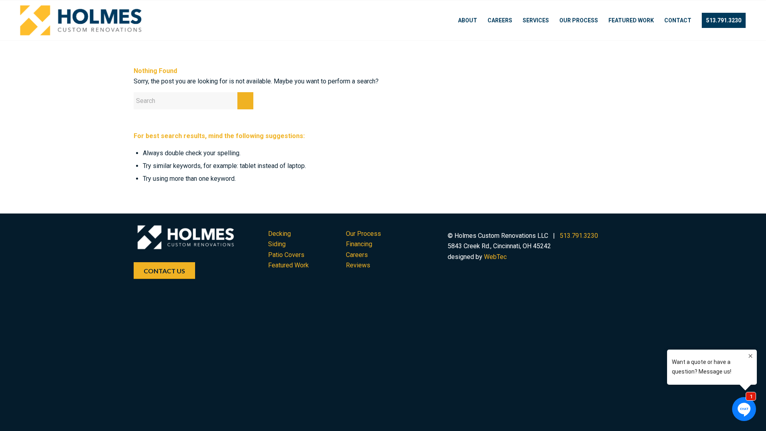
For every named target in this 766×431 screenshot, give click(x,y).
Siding (277, 244)
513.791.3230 (579, 235)
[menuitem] (467, 20)
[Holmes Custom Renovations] (80, 20)
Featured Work (288, 265)
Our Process (363, 233)
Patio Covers (286, 255)
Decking (279, 233)
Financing (359, 244)
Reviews (358, 265)
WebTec (495, 257)
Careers (357, 255)
